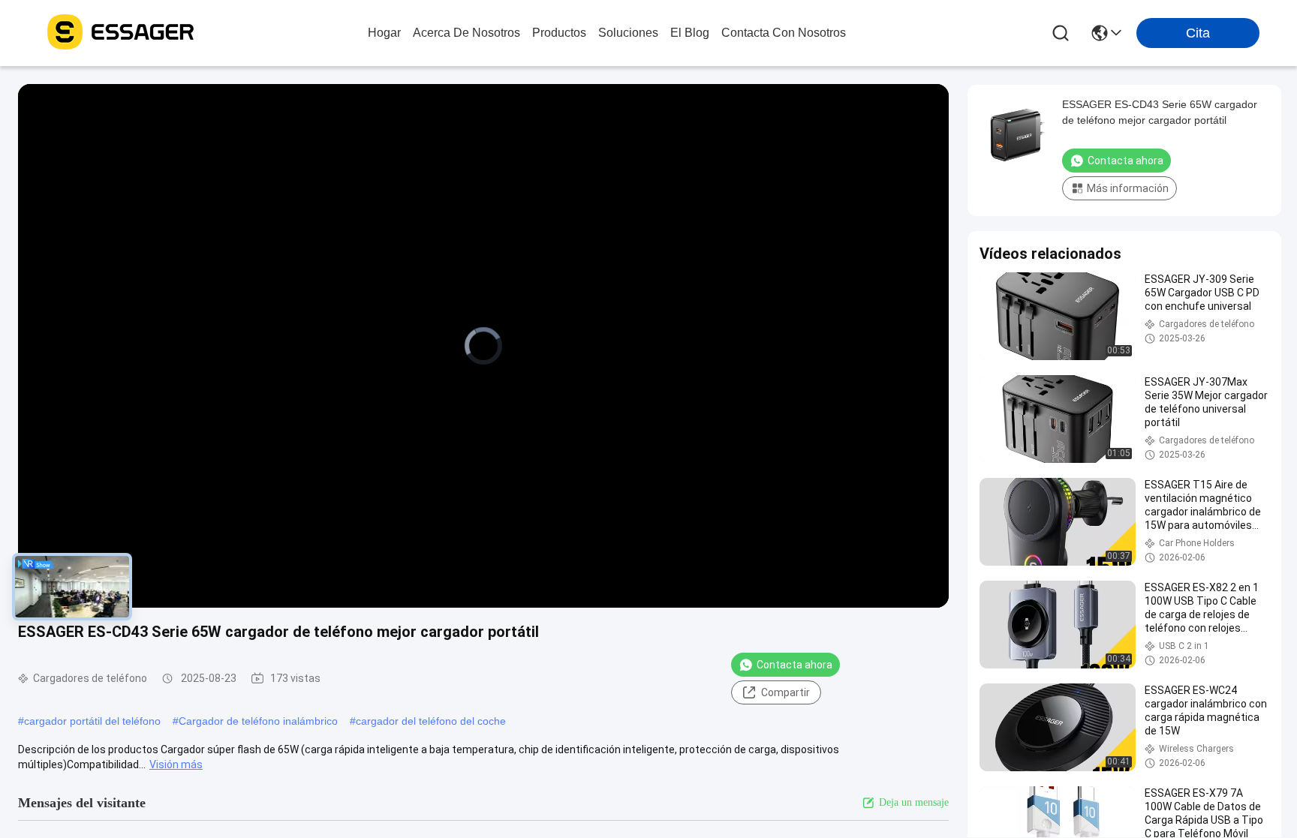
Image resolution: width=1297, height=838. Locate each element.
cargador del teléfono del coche (431, 721)
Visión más (176, 764)
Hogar (384, 32)
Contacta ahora (794, 665)
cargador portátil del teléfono (92, 721)
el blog (689, 32)
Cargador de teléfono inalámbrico (258, 721)
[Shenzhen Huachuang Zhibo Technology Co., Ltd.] (120, 33)
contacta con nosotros (783, 32)
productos (559, 32)
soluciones (628, 32)
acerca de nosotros (466, 32)
